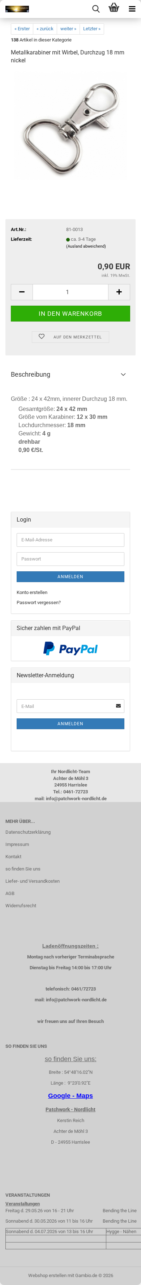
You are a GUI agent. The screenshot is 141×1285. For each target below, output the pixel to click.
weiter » (68, 28)
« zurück (45, 28)
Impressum (17, 844)
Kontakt (13, 856)
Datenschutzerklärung (28, 832)
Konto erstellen (32, 592)
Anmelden (70, 576)
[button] (22, 292)
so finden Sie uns (22, 869)
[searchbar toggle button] (96, 9)
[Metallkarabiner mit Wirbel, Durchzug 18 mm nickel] (70, 125)
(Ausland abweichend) (86, 246)
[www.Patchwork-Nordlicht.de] (14, 9)
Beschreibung (30, 374)
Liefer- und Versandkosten (32, 881)
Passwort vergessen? (39, 602)
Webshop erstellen (47, 1275)
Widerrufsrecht (20, 905)
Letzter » (92, 28)
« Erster (22, 28)
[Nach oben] (121, 1274)
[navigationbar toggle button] (132, 9)
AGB (9, 893)
